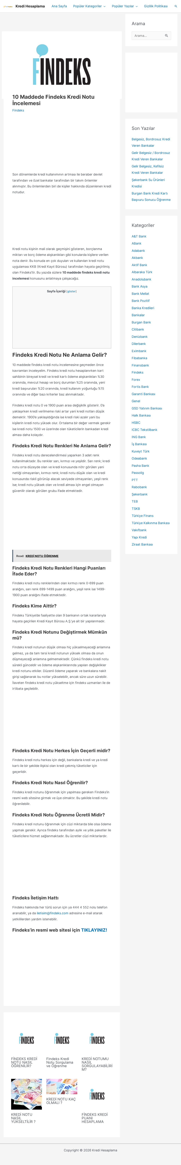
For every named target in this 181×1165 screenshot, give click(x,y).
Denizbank (140, 336)
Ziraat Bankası (142, 544)
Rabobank (139, 487)
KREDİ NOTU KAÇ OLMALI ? (61, 1101)
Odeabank (139, 458)
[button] (104, 6)
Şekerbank (140, 494)
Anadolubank (141, 279)
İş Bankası (139, 444)
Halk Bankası (141, 415)
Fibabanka (139, 358)
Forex (136, 379)
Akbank (137, 258)
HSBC (136, 422)
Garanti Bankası (143, 394)
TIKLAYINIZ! (94, 930)
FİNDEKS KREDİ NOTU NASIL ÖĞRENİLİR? (24, 1062)
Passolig (138, 473)
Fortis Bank (140, 387)
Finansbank (140, 365)
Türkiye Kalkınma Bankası (151, 523)
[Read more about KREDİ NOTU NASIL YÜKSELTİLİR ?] (26, 1094)
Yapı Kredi (139, 537)
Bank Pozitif (141, 301)
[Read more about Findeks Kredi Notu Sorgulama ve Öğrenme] (61, 1038)
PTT (135, 480)
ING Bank (139, 437)
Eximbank (139, 351)
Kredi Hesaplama (30, 6)
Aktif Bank (139, 265)
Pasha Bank (140, 465)
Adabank (138, 250)
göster (71, 291)
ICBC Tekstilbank (144, 430)
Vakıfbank (139, 530)
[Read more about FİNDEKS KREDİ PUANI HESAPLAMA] (97, 1094)
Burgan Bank (141, 322)
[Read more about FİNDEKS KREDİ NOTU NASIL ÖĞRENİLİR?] (26, 1038)
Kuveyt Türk (141, 451)
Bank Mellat (140, 293)
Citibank (138, 329)
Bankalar (138, 315)
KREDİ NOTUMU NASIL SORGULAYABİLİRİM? (97, 1064)
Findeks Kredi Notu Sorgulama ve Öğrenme (59, 1062)
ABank (136, 243)
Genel (136, 401)
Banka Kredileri (143, 308)
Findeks (18, 110)
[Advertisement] (62, 22)
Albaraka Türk (142, 272)
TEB (135, 501)
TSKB (136, 508)
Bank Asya (139, 286)
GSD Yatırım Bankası (147, 408)
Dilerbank (139, 344)
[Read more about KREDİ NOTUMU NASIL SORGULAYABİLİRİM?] (97, 1038)
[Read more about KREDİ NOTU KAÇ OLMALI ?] (61, 1086)
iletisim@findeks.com (52, 913)
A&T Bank (139, 236)
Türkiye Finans (142, 516)
